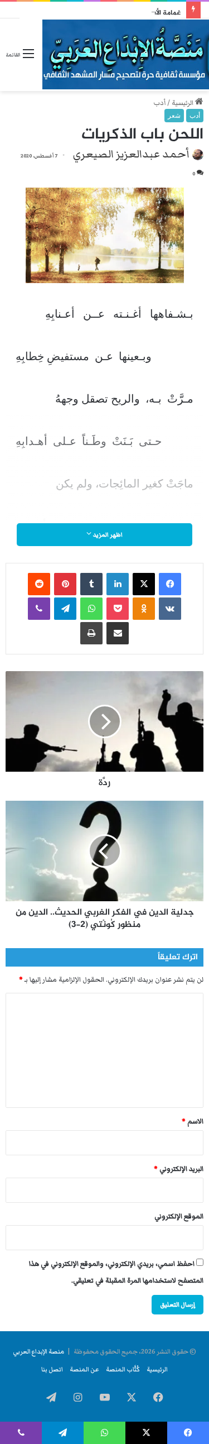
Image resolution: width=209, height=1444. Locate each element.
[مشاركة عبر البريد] (117, 633)
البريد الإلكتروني (178, 1169)
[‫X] (144, 584)
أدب (159, 103)
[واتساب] (91, 608)
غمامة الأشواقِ (160, 12)
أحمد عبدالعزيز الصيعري (131, 154)
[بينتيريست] (65, 584)
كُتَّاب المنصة (123, 1369)
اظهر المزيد (107, 534)
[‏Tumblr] (91, 584)
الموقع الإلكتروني (178, 1216)
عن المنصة (84, 1369)
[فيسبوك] (170, 584)
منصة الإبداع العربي (38, 1351)
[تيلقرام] (65, 608)
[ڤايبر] (39, 608)
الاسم (192, 1121)
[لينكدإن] (117, 584)
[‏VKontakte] (170, 608)
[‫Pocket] (117, 608)
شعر (174, 115)
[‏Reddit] (39, 584)
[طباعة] (91, 633)
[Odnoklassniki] (144, 608)
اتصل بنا (52, 1369)
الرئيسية (183, 103)
